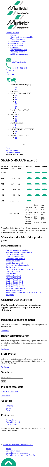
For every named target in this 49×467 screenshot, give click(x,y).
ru (16, 138)
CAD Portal (15, 48)
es (16, 87)
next (3, 382)
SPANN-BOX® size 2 (14, 284)
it (15, 102)
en (16, 89)
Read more (5, 331)
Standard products (12, 33)
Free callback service (13, 422)
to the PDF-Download (9, 392)
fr (15, 108)
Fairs (7, 72)
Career (8, 408)
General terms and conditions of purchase (21, 455)
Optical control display (14, 254)
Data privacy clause (13, 451)
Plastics (13, 35)
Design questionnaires (18, 50)
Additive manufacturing (19, 54)
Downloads (10, 74)
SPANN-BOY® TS (13, 276)
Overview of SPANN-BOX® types (19, 269)
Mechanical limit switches (15, 259)
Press (8, 410)
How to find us (11, 424)
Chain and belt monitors (15, 257)
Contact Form (11, 420)
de (16, 95)
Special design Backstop (15, 290)
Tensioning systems (18, 39)
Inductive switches (13, 261)
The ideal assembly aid (14, 263)
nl (16, 100)
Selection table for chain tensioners (19, 252)
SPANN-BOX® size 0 (14, 280)
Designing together (17, 52)
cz (16, 104)
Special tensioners (12, 267)
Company (9, 406)
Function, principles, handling (17, 250)
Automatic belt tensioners (15, 288)
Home (8, 148)
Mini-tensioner (11, 273)
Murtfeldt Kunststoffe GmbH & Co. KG (18, 445)
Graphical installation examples (17, 265)
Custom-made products (14, 43)
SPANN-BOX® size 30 (15, 286)
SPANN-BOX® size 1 (14, 282)
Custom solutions (17, 45)
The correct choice (13, 271)
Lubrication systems (18, 41)
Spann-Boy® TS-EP (13, 278)
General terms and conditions (17, 453)
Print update (5, 396)
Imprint (8, 449)
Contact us (10, 70)
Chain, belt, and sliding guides (22, 37)
